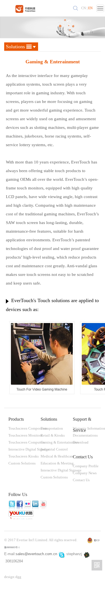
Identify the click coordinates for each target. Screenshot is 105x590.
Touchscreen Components (28, 428)
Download (80, 442)
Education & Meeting (57, 463)
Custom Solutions (22, 463)
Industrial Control (54, 449)
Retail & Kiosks (53, 435)
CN (83, 8)
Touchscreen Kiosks (23, 456)
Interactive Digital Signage (28, 449)
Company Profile (86, 466)
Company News (85, 473)
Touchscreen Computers (26, 442)
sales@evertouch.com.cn (36, 554)
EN (90, 8)
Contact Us (81, 480)
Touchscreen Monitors (25, 435)
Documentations (85, 435)
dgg (18, 577)
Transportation (52, 428)
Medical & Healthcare (57, 456)
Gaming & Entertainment (60, 442)
